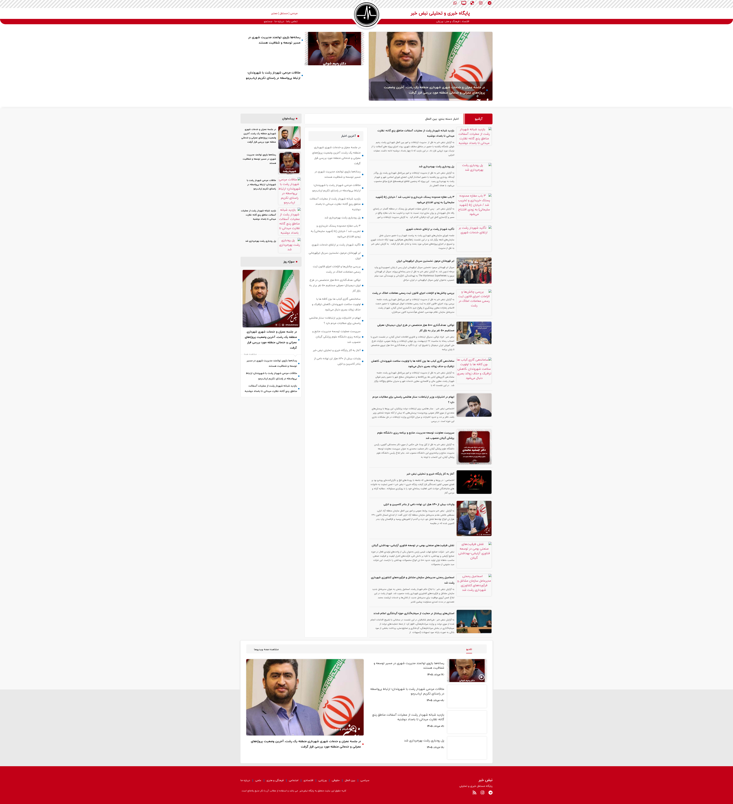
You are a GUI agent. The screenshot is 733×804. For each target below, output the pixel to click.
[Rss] (474, 792)
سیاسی (364, 780)
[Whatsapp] (455, 3)
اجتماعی (293, 780)
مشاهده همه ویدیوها (266, 649)
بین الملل (350, 780)
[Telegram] (489, 3)
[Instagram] (481, 3)
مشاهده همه (250, 354)
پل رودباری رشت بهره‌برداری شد (424, 741)
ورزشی (322, 780)
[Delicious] (472, 3)
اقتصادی (308, 780)
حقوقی (336, 780)
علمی (258, 780)
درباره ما (245, 780)
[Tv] (464, 3)
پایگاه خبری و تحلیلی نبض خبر (440, 13)
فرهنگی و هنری (275, 780)
